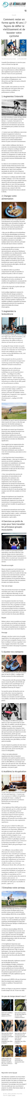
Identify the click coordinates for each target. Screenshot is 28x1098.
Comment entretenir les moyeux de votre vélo (19, 1061)
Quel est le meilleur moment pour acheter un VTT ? (7, 1014)
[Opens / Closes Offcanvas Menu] (25, 10)
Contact (13, 1095)
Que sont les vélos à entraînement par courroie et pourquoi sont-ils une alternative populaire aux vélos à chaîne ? (7, 1038)
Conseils (14, 15)
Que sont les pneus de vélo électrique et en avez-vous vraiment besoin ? (20, 1015)
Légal (9, 1095)
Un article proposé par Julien (9, 59)
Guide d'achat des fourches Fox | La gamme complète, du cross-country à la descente (7, 1062)
